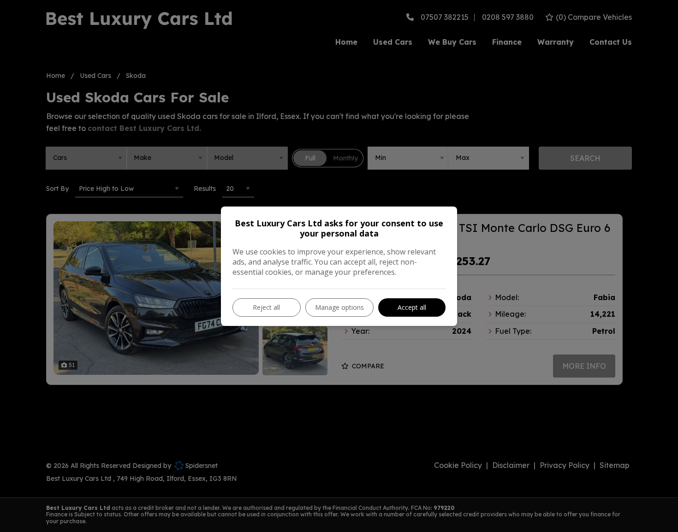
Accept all (412, 307)
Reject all (266, 307)
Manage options (339, 307)
